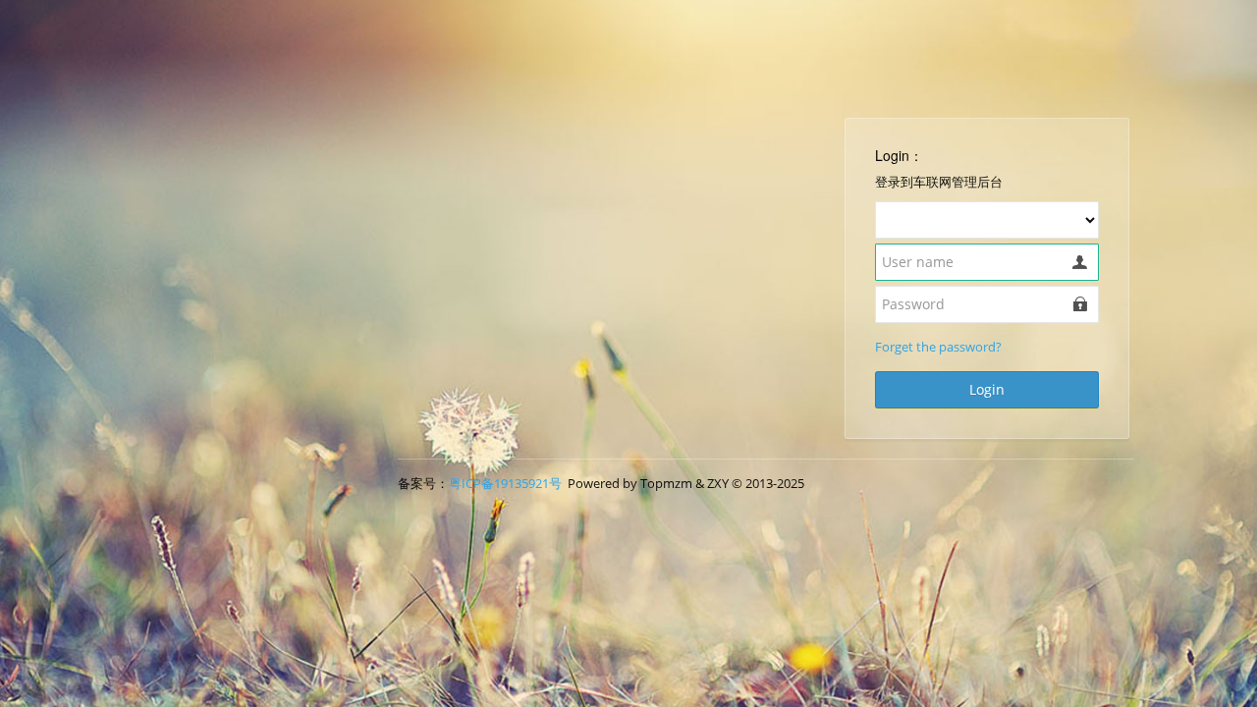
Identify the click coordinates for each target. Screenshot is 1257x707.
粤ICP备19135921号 (505, 483)
